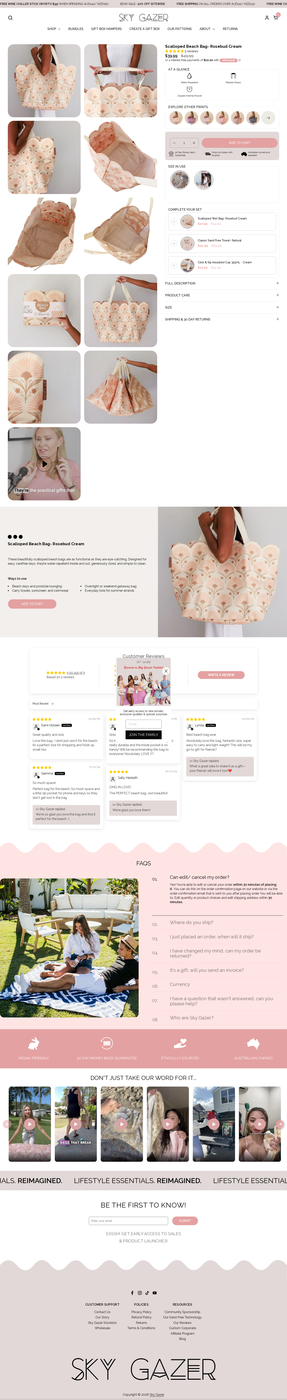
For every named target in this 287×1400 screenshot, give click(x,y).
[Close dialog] (166, 671)
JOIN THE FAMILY (143, 735)
